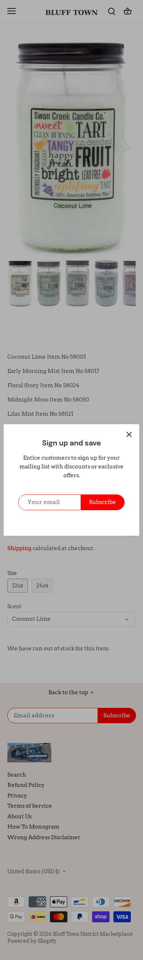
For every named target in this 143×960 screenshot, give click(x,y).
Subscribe (102, 502)
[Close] (129, 434)
